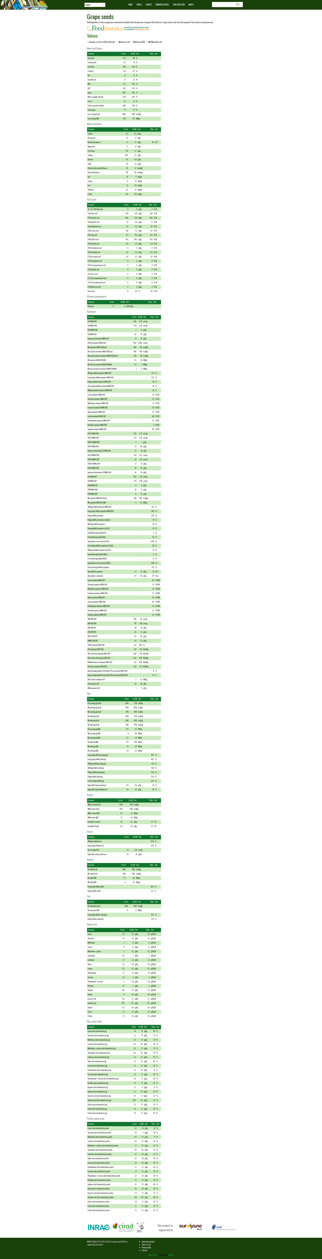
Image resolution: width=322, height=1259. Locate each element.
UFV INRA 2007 (92, 481)
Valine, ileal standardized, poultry (98, 1158)
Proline (90, 1016)
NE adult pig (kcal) (93, 724)
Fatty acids (91, 291)
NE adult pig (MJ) (93, 750)
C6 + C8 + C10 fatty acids (95, 209)
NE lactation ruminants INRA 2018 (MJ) (100, 364)
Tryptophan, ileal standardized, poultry (100, 1149)
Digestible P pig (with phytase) (97, 789)
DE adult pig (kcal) (93, 716)
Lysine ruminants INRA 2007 (96, 580)
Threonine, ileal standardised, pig (98, 1035)
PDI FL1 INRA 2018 (93, 446)
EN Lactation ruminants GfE (96, 679)
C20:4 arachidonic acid (95, 261)
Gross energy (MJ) (93, 118)
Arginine (90, 990)
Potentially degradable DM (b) (97, 558)
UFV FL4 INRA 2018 (93, 459)
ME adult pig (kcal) (93, 720)
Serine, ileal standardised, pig (97, 1108)
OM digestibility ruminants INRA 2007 (99, 507)
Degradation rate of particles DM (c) (99, 563)
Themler (171, 1255)
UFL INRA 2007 (92, 476)
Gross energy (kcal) (94, 114)
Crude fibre (91, 66)
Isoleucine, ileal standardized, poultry (99, 1154)
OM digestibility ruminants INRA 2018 (99, 373)
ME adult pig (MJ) (93, 746)
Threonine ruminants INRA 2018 (97, 399)
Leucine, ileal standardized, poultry (99, 1162)
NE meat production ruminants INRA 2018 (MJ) (102, 368)
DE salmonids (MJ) (93, 910)
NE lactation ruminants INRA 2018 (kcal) (100, 351)
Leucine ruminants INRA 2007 (97, 601)
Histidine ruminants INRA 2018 (97, 425)
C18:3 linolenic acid (93, 243)
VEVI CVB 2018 (92, 623)
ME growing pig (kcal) (94, 707)
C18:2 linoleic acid (93, 239)
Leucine (90, 968)
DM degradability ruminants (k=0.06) (99, 550)
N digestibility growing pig (96, 772)
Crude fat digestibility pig (96, 781)
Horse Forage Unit (93, 850)
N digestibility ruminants (95, 515)
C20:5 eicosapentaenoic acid (97, 265)
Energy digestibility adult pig (97, 759)
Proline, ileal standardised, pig (97, 1113)
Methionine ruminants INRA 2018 (98, 403)
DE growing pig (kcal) (94, 703)
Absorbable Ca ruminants (95, 575)
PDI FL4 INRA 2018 (93, 468)
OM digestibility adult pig (96, 768)
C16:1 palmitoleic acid (94, 226)
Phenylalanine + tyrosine (95, 981)
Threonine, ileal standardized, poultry (99, 1132)
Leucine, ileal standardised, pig (97, 1065)
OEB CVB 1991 (92, 632)
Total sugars (92, 110)
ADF (89, 88)
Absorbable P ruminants (95, 571)
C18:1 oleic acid (92, 235)
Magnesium (91, 146)
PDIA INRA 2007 (93, 485)
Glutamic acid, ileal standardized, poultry (101, 1197)
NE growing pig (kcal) (94, 711)
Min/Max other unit (155, 42)
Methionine (91, 942)
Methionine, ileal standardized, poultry (100, 1137)
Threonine (91, 938)
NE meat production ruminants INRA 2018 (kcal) (102, 355)
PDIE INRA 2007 (92, 494)
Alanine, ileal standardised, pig (97, 1091)
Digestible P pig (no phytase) (97, 785)
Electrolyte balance (94, 172)
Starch (90, 101)
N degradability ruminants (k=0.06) (99, 528)
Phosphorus (91, 138)
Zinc (89, 176)
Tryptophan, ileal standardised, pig (99, 1052)
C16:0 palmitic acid (93, 222)
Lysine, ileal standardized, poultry (98, 1128)
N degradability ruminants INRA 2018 (99, 381)
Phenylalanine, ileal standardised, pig (99, 1070)
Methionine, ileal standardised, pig (99, 1039)
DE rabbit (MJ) (92, 878)
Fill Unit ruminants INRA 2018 (97, 342)
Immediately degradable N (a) (97, 532)
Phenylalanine (92, 973)
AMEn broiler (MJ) (93, 817)
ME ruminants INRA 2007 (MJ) (97, 502)
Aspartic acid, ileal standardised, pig (99, 1095)
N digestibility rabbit (94, 891)
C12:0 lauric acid (92, 213)
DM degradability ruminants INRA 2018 (100, 390)
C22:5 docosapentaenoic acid (97, 278)
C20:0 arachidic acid (94, 252)
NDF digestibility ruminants (96, 524)
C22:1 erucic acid (93, 274)
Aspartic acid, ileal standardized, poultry (100, 1193)
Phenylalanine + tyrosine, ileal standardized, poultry (104, 1175)
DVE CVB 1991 (92, 627)
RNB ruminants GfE (94, 688)
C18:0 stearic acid (93, 230)
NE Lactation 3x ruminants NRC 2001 (99, 653)
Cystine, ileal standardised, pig (97, 1044)
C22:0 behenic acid (93, 269)
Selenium (90, 189)
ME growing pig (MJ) (94, 733)
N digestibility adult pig (95, 776)
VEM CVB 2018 (92, 619)
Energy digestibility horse (96, 845)
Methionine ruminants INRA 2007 (98, 588)
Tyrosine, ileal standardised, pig (98, 1074)
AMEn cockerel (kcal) (94, 804)
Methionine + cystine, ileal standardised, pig (102, 1048)
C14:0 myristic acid (93, 217)
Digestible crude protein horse (97, 854)
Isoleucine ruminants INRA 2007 (98, 593)
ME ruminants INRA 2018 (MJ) (97, 360)
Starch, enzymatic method (96, 105)
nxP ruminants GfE (93, 683)
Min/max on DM (139, 42)
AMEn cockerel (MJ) (94, 813)
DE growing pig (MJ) (94, 729)
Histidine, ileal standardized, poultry (99, 1180)
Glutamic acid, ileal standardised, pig (99, 1100)
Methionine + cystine (94, 951)
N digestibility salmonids (96, 919)
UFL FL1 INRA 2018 (93, 433)
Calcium (90, 133)
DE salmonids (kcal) (94, 906)
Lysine (90, 934)
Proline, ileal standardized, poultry (99, 1210)
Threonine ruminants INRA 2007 (97, 584)
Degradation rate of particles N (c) (98, 541)
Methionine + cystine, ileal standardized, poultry (103, 1145)
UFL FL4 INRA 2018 (93, 455)
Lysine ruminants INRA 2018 (96, 394)
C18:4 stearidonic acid (95, 248)
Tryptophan (91, 955)
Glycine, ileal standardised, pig (97, 1104)
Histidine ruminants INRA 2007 (97, 610)
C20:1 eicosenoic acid (94, 256)
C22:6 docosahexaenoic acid (96, 282)
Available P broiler (93, 826)
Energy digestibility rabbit (96, 886)
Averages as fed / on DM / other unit (102, 42)
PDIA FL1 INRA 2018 (93, 442)
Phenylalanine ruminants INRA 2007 (99, 606)
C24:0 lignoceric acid (94, 286)
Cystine (90, 947)
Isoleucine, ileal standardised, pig (98, 1057)
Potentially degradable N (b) (97, 537)
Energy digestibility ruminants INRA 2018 (100, 377)
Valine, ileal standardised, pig (97, 1061)
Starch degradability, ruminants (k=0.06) (100, 545)
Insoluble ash (92, 79)
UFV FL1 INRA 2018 (93, 437)
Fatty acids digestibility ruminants (98, 567)
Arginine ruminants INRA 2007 (97, 614)
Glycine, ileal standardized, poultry (99, 1201)
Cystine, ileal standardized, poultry (99, 1141)
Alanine (90, 994)
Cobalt (90, 194)
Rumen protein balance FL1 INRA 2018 (99, 450)
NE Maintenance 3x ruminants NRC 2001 (100, 662)
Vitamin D (91, 306)
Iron (89, 185)
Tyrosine (90, 977)
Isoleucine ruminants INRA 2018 (97, 407)
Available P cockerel (94, 821)
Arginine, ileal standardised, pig (98, 1087)
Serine (90, 1011)
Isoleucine (91, 960)
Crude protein (92, 62)
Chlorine (90, 159)
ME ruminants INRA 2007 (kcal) (97, 498)
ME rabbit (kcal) (92, 873)
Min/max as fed (124, 42)
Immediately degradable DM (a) (97, 554)
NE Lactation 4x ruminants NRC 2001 (99, 658)
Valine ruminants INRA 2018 (96, 412)
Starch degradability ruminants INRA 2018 (101, 386)
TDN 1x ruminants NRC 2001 (96, 645)
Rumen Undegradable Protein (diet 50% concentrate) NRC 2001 (108, 675)
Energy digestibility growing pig (98, 755)
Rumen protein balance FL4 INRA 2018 (99, 472)
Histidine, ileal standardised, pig (98, 1083)
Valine (89, 964)
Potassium (91, 151)
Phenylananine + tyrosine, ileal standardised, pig (103, 1078)
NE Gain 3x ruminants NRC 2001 (97, 666)
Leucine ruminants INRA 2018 (97, 416)
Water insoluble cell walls (95, 97)
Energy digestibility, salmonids (97, 914)
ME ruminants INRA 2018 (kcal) (97, 347)
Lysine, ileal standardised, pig (97, 1031)
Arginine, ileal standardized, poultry (99, 1184)
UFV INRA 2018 (92, 325)
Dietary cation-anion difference (97, 168)
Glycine (90, 1007)
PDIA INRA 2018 (92, 330)
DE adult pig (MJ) (93, 742)
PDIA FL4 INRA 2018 (94, 463)
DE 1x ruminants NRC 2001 (96, 649)
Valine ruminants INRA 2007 (96, 597)
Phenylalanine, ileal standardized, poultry (101, 1167)
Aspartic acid (92, 998)
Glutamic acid (92, 1003)
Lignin (89, 92)
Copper (90, 181)
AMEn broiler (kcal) (93, 809)
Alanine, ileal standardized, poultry (99, 1188)
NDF (89, 84)
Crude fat (90, 71)
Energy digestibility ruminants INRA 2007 (100, 511)
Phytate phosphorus (94, 142)
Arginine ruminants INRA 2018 (97, 429)
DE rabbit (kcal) (92, 869)
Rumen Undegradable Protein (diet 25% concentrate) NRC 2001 (107, 671)
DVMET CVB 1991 (93, 640)
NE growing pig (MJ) (94, 737)
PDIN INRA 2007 (93, 489)
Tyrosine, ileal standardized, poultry (99, 1171)
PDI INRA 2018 (92, 334)
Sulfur (89, 164)
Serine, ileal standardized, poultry (98, 1206)
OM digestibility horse (95, 841)
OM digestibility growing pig (97, 763)
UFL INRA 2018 (92, 321)
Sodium (90, 155)
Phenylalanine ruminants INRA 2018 (99, 420)
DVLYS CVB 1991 (92, 636)
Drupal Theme (153, 1255)
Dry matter (91, 58)
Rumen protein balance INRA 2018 (98, 338)
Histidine (90, 985)
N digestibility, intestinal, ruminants (99, 519)
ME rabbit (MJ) (92, 882)
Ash (89, 75)
